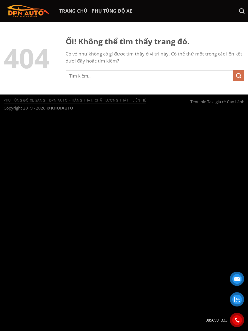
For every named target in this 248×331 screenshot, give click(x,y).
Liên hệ (139, 100)
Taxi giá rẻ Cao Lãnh (225, 101)
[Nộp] (238, 75)
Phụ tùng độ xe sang (24, 100)
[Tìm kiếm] (241, 11)
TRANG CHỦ (73, 11)
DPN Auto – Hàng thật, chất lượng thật (89, 100)
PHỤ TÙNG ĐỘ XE (112, 11)
